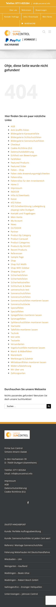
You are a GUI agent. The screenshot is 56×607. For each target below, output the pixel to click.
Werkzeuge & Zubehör (22, 358)
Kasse (14, 198)
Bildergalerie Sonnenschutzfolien (27, 140)
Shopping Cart (18, 271)
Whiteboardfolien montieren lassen (28, 362)
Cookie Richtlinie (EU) (15, 491)
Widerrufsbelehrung (21, 365)
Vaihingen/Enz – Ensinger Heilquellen (23, 587)
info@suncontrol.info (41, 3)
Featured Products (20, 162)
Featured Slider (18, 166)
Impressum (16, 188)
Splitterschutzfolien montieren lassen (29, 322)
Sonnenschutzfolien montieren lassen (30, 300)
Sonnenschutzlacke (20, 304)
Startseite (15, 326)
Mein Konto (16, 217)
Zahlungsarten (18, 373)
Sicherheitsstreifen (20, 282)
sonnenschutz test (20, 289)
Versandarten (17, 344)
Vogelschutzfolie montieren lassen (28, 347)
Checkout (15, 144)
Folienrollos (16, 177)
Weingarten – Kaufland (15, 566)
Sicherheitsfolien (19, 275)
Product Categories (20, 242)
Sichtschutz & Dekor (21, 286)
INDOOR (15, 191)
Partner (14, 231)
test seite (15, 336)
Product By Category (21, 235)
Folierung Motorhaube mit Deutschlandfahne (27, 552)
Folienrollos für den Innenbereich (27, 180)
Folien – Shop (17, 169)
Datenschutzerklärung (15, 488)
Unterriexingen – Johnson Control (21, 593)
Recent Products (19, 249)
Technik (15, 333)
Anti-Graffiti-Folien (20, 130)
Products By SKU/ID (20, 246)
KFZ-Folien (16, 202)
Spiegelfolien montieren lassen (26, 315)
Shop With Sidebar (20, 267)
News (13, 224)
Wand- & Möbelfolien (21, 351)
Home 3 (14, 184)
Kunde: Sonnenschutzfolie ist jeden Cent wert (27, 538)
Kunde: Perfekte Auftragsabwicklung (22, 531)
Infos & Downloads (20, 195)
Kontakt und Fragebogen (23, 213)
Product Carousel (19, 238)
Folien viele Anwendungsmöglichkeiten (30, 173)
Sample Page (17, 257)
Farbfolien (16, 159)
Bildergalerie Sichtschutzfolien (26, 137)
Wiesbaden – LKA (13, 559)
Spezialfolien (17, 307)
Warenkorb (29, 23)
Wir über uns (17, 369)
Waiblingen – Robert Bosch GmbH (21, 580)
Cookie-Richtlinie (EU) (21, 148)
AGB (13, 126)
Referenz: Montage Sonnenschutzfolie (23, 545)
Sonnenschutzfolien (21, 293)
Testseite (15, 340)
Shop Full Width (19, 264)
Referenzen (16, 253)
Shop (13, 260)
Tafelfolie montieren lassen (24, 329)
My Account (16, 220)
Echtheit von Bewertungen (24, 155)
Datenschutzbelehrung (22, 151)
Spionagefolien (18, 318)
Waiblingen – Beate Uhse (16, 573)
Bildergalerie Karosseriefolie (25, 133)
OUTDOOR (16, 228)
